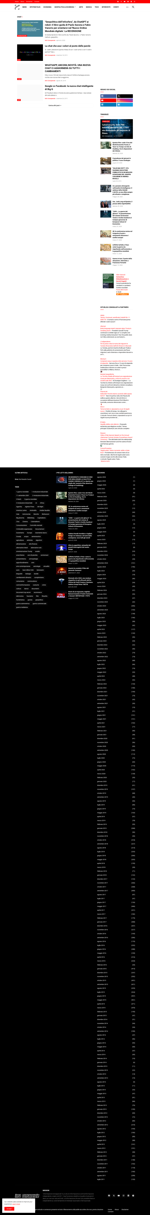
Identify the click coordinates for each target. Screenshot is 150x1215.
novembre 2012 (116, 1117)
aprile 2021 (116, 723)
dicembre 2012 (116, 1113)
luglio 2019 (116, 805)
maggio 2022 (116, 672)
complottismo (39, 577)
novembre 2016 (116, 930)
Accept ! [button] (9, 1209)
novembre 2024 (116, 555)
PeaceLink (103, 391)
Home (17, 1)
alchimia (30, 540)
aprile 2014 (116, 1051)
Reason (103, 433)
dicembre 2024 (116, 551)
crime (44, 585)
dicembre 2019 (116, 785)
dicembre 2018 (116, 832)
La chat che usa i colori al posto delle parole (67, 46)
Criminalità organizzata (24, 529)
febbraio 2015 (116, 1012)
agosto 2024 (116, 567)
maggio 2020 (116, 766)
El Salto (102, 422)
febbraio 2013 (116, 1105)
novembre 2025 (116, 508)
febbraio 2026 (116, 496)
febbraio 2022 (116, 684)
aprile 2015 (116, 1004)
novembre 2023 (116, 602)
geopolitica (39, 600)
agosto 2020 (116, 754)
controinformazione (23, 585)
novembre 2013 (116, 1070)
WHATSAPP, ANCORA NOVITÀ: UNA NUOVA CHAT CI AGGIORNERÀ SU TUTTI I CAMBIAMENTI (68, 68)
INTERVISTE (106, 7)
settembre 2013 (116, 1078)
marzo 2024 (116, 586)
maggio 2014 (116, 1047)
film (37, 596)
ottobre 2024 (116, 559)
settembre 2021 (116, 703)
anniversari (44, 555)
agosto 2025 (116, 520)
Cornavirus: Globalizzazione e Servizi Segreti (122, 279)
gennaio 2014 (116, 1062)
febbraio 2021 (116, 731)
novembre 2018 (116, 836)
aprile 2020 (116, 770)
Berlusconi (45, 514)
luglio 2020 (116, 758)
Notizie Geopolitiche (107, 374)
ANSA (102, 315)
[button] (128, 7)
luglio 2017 (116, 898)
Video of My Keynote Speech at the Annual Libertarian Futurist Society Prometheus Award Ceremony (116, 437)
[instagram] (134, 1)
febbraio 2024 (116, 590)
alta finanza (33, 544)
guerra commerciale (39, 603)
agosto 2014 (116, 1035)
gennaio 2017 (116, 922)
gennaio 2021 (116, 735)
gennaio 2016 (116, 969)
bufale (36, 574)
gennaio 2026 (116, 500)
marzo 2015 (116, 1008)
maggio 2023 (116, 625)
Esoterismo (20, 533)
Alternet (103, 326)
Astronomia (26, 514)
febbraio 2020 (116, 777)
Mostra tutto (105, 461)
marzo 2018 (116, 867)
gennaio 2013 (116, 1109)
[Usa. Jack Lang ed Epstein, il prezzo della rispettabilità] (105, 204)
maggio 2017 (116, 906)
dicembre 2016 (116, 926)
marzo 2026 (116, 493)
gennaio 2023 (116, 641)
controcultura (32, 581)
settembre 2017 (116, 891)
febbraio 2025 (116, 543)
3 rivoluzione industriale (24, 503)
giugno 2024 (116, 574)
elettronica (19, 596)
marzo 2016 (116, 961)
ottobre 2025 (116, 512)
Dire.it (102, 407)
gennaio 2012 (116, 1156)
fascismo (30, 596)
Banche (36, 514)
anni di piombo (33, 555)
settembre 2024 (116, 563)
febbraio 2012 (116, 1152)
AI (36, 503)
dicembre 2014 (116, 1019)
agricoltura (20, 540)
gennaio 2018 (116, 875)
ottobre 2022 (116, 653)
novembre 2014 (116, 1023)
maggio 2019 (116, 813)
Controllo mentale (36, 525)
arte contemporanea (23, 566)
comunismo (20, 581)
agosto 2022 (116, 660)
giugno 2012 (116, 1136)
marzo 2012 (116, 1148)
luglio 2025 (116, 524)
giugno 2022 (116, 668)
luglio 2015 (116, 992)
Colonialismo (35, 521)
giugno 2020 (116, 762)
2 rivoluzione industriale (40, 495)
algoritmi (39, 540)
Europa (29, 533)
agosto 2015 (116, 988)
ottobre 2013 (116, 1074)
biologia (28, 574)
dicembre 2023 (116, 598)
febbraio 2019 (116, 824)
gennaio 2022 (116, 688)
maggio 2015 (116, 1000)
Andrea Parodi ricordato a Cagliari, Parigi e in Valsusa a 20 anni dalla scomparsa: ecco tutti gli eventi (80, 536)
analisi (37, 551)
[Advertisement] (116, 49)
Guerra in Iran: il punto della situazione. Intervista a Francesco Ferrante (122, 261)
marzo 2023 (116, 633)
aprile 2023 (116, 629)
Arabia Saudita (45, 510)
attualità (46, 566)
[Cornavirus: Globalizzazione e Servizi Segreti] (108, 275)
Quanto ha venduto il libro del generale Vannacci (78, 569)
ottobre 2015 (116, 980)
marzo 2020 (116, 774)
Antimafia (33, 510)
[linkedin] (131, 1)
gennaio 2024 (116, 594)
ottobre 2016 (116, 933)
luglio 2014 (116, 1039)
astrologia (36, 566)
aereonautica (36, 536)
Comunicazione (21, 525)
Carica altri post (54, 105)
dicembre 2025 (116, 504)
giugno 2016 (116, 949)
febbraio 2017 (116, 918)
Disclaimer (29, 1)
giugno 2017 (116, 902)
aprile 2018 (116, 863)
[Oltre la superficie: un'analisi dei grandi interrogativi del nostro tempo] (61, 547)
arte (32, 562)
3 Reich (18, 499)
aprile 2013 (116, 1097)
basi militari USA (28, 570)
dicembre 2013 (116, 1066)
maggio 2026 (116, 485)
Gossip (18, 536)
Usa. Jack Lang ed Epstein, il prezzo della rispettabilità (122, 203)
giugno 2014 (116, 1043)
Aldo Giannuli (120, 275)
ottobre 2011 (116, 1168)
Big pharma (20, 518)
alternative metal (22, 548)
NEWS (24, 7)
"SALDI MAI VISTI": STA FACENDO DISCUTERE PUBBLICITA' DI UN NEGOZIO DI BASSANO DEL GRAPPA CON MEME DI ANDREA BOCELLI (122, 173)
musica (89, 7)
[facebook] (118, 1)
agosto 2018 (116, 848)
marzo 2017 (116, 914)
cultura (18, 589)
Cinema (25, 521)
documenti (35, 589)
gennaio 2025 (116, 547)
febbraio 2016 (116, 965)
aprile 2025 (116, 535)
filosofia (44, 596)
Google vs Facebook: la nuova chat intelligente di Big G (69, 87)
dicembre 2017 (116, 879)
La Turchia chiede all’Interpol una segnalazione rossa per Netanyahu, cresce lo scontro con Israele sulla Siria (116, 378)
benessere (40, 570)
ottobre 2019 (116, 793)
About (22, 1)
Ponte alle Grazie (122, 290)
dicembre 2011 (116, 1160)
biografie (19, 574)
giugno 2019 (116, 809)
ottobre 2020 (116, 746)
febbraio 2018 (116, 871)
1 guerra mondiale (22, 492)
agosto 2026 (116, 477)
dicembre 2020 (116, 738)
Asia (17, 514)
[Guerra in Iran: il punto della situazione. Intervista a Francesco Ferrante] (105, 261)
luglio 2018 (116, 851)
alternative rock (36, 548)
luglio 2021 (116, 711)
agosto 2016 (116, 941)
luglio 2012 (116, 1132)
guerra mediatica (22, 607)
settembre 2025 (116, 516)
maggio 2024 (116, 578)
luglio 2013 (116, 1086)
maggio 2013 (116, 1093)
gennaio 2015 (116, 1015)
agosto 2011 (116, 1175)
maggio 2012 (116, 1140)
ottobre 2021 (116, 699)
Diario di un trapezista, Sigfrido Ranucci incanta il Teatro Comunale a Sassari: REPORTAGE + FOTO (80, 594)
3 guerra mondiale (30, 499)
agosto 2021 (116, 707)
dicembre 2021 (116, 692)
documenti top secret (23, 592)
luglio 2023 (116, 617)
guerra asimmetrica (23, 603)
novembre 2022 (116, 649)
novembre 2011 (116, 1164)
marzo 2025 (116, 539)
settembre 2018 (116, 844)
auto (17, 570)
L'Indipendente (105, 341)
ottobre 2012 (116, 1121)
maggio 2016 (116, 953)
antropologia (33, 559)
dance (26, 589)
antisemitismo (21, 559)
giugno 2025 (116, 528)
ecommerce (38, 592)
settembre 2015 (116, 984)
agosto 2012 (116, 1129)
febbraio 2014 (116, 1058)
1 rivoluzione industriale (40, 492)
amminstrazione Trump (24, 551)
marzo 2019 (116, 820)
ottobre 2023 (116, 606)
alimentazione (21, 544)
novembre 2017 (116, 883)
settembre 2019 (116, 797)
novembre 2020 (116, 742)
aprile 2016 (116, 957)
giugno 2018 (116, 855)
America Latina (21, 510)
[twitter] (121, 1)
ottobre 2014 (116, 1027)
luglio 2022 (116, 664)
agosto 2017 (116, 894)
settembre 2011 (116, 1171)
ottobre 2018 (116, 840)
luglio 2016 (116, 945)
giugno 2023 (116, 621)
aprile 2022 (116, 676)
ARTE (81, 7)
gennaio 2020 (116, 781)
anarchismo (20, 555)
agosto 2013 (116, 1082)
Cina (17, 521)
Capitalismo (41, 518)
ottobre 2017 (116, 887)
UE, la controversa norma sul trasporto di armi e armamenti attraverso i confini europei (122, 234)
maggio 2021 (116, 719)
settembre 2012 (116, 1125)
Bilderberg (30, 518)
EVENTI (116, 7)
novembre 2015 (116, 976)
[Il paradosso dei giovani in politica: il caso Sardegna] (105, 160)
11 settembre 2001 (22, 495)
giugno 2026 (116, 481)
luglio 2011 (116, 1179)
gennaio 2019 (116, 828)
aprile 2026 (116, 489)
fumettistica (20, 600)
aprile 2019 (116, 816)
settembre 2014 (116, 1031)
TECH (97, 7)
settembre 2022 (116, 656)
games (30, 600)
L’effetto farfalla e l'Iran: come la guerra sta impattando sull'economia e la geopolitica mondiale (122, 248)
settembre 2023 (116, 610)
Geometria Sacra (41, 533)
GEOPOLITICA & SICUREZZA (64, 7)
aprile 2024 (116, 582)
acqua (26, 536)
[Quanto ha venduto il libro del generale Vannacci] (61, 570)
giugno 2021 (116, 715)
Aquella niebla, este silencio (109, 424)
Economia (47, 7)
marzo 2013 (116, 1101)
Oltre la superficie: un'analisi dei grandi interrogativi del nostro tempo (79, 547)
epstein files (35, 7)
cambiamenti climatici (23, 577)
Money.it (103, 359)
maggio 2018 (116, 859)
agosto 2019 (116, 801)
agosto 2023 (116, 614)
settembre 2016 (116, 937)
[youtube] (124, 1)
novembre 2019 (116, 789)
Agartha (19, 507)
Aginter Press (29, 507)
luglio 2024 (116, 571)
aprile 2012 (116, 1144)
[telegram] (128, 1)
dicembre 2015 (116, 973)
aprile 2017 (116, 910)
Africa (42, 503)
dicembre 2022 (116, 645)
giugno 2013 (116, 1090)
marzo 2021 (116, 727)
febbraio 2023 (116, 637)
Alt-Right (40, 507)
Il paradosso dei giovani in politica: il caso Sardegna (122, 159)
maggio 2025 (116, 532)
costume (36, 585)
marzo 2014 (116, 1054)
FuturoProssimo (105, 448)
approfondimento (22, 562)
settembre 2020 (116, 750)
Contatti (36, 1)
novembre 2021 (116, 696)
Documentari (39, 529)
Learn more (16, 1204)
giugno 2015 (116, 996)
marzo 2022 (116, 680)
